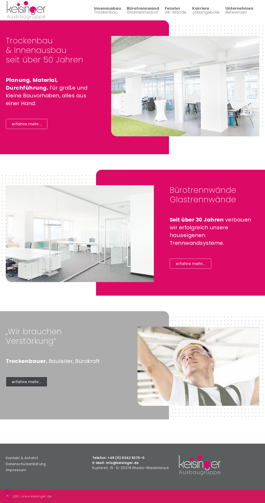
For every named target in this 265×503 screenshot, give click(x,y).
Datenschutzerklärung (26, 464)
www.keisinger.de (37, 496)
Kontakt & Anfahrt (22, 458)
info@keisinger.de (122, 463)
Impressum (16, 470)
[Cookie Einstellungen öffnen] (8, 498)
